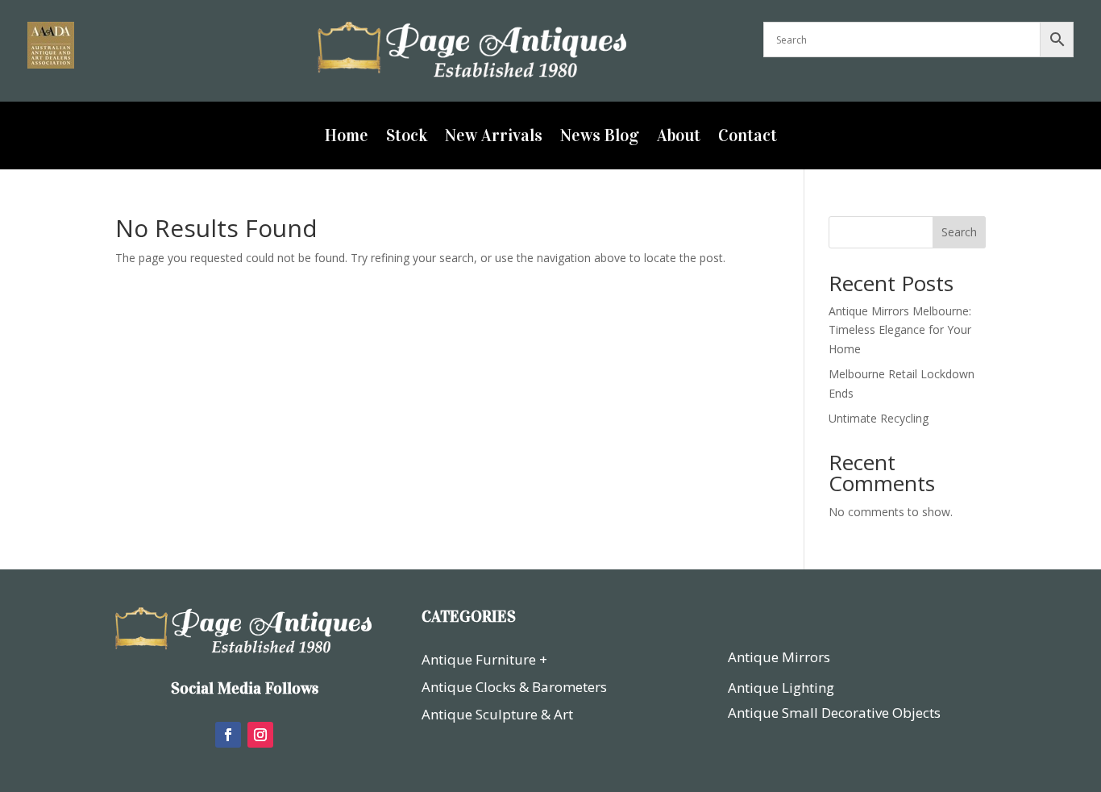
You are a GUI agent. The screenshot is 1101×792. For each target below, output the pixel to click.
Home (346, 138)
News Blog (599, 138)
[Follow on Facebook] (228, 735)
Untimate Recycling (879, 418)
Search (959, 232)
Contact (747, 138)
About (678, 138)
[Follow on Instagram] (260, 735)
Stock (406, 138)
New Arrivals (493, 138)
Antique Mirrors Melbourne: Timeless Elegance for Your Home (900, 330)
